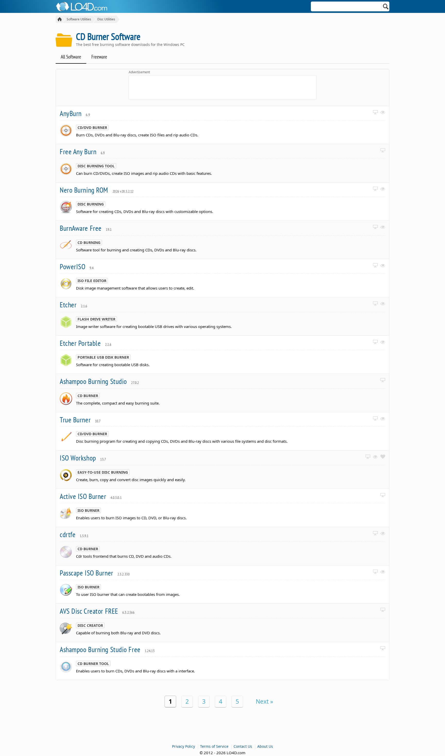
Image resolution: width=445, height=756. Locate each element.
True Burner (80, 419)
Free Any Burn (82, 151)
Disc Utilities (106, 19)
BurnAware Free (86, 228)
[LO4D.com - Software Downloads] (59, 19)
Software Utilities (79, 19)
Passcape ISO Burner (95, 573)
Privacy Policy (183, 746)
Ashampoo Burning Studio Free (107, 649)
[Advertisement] (222, 87)
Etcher (73, 304)
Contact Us (243, 746)
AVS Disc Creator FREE (97, 611)
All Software (71, 57)
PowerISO (77, 266)
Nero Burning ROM (97, 190)
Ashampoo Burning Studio (99, 381)
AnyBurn (75, 113)
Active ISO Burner (91, 496)
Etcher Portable (86, 343)
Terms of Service (214, 746)
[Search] (386, 6)
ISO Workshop (83, 458)
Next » (264, 701)
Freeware (99, 57)
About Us (265, 746)
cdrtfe (74, 534)
